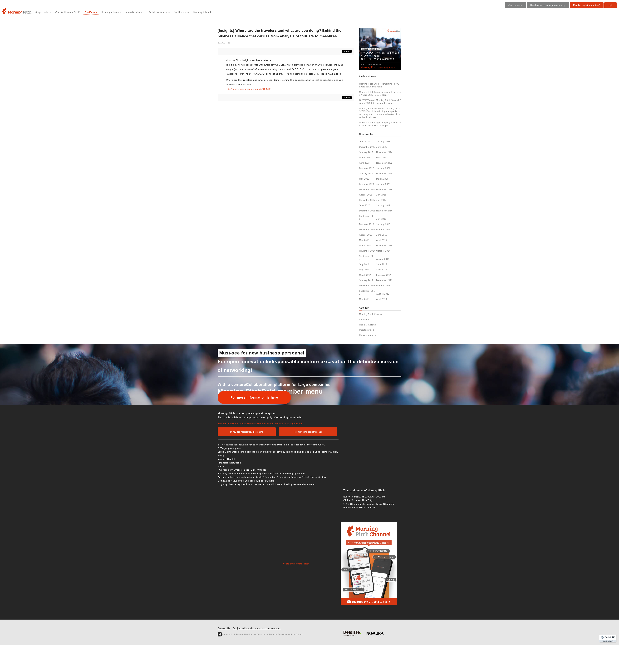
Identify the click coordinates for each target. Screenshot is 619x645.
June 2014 (381, 264)
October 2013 (383, 285)
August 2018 (365, 195)
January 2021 (366, 173)
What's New (91, 12)
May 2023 (381, 157)
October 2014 (383, 251)
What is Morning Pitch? (68, 12)
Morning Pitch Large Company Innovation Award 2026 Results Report (380, 93)
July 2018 (381, 195)
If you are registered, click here (246, 432)
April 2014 (381, 269)
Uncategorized (366, 330)
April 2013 (381, 299)
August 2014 (382, 259)
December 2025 (367, 147)
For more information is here (254, 397)
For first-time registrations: (308, 432)
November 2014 (367, 251)
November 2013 (367, 285)
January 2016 (383, 224)
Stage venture (43, 12)
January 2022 (383, 168)
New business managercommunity (548, 5)
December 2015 (367, 229)
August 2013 (382, 294)
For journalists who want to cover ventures (256, 628)
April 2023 (364, 163)
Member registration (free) (586, 5)
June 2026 (364, 141)
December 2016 (367, 211)
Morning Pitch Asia (204, 12)
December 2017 (367, 200)
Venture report (515, 5)
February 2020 (366, 184)
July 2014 (364, 264)
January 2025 (366, 152)
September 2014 (367, 257)
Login (610, 5)
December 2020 (384, 173)
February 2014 (383, 275)
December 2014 (384, 245)
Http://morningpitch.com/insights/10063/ (248, 89)
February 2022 (366, 168)
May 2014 (364, 269)
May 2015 (364, 240)
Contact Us (224, 628)
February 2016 (366, 224)
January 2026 (383, 141)
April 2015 (381, 240)
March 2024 (365, 157)
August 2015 (365, 235)
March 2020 (382, 179)
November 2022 (384, 163)
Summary (364, 319)
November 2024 (384, 152)
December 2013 (384, 280)
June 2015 (381, 235)
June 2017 (364, 205)
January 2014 (366, 280)
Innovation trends (135, 12)
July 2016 (381, 219)
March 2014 (365, 275)
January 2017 (383, 205)
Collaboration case (159, 12)
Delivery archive (367, 335)
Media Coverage (367, 325)
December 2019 (367, 189)
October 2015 (383, 229)
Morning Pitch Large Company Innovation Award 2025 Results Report (380, 124)
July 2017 (381, 200)
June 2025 (381, 147)
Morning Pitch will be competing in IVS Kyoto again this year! (379, 85)
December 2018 (384, 189)
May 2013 (364, 299)
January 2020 (383, 184)
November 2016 (384, 211)
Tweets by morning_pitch (295, 563)
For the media (181, 12)
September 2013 (367, 292)
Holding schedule (111, 12)
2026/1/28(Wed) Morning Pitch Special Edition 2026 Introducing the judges (380, 101)
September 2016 (367, 217)
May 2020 (364, 179)
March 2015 (365, 245)
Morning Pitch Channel (371, 314)
